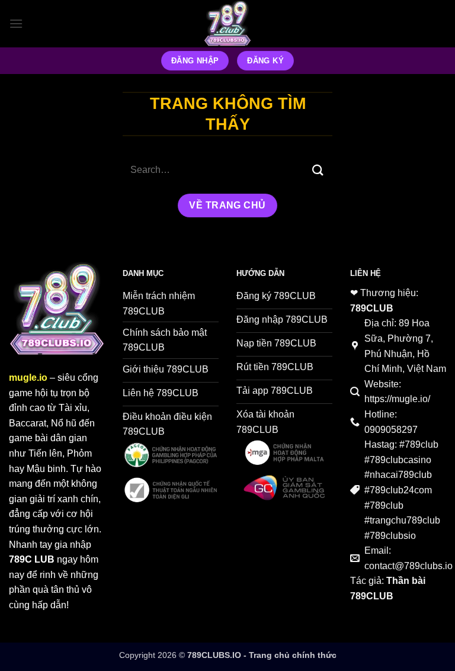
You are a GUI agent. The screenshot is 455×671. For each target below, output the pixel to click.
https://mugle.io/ (397, 399)
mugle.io (28, 378)
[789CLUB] (227, 23)
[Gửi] (318, 170)
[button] (16, 23)
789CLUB (371, 308)
